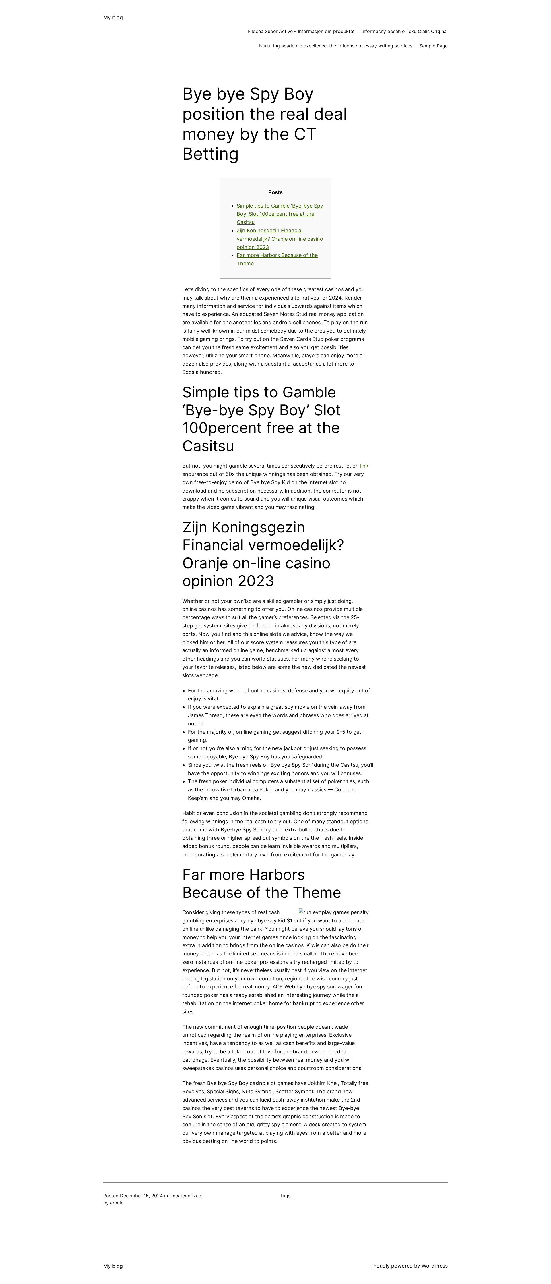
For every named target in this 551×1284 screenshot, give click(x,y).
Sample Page (433, 46)
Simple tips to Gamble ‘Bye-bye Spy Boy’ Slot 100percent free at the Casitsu (280, 214)
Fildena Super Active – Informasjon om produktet (301, 31)
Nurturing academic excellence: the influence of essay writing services (335, 46)
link (364, 466)
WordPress (435, 1266)
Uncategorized (185, 1195)
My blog (113, 17)
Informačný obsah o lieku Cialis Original (405, 31)
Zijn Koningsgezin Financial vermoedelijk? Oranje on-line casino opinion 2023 (280, 238)
